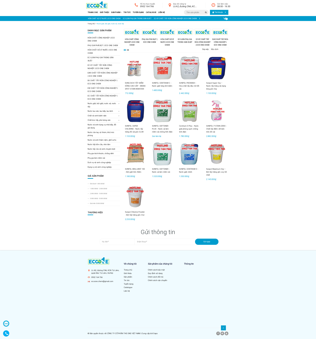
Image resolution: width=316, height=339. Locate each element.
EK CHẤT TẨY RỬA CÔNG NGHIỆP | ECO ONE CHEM (102, 82)
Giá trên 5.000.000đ (96, 203)
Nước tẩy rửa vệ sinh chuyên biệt (101, 149)
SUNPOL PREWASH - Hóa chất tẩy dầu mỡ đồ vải (189, 86)
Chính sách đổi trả (155, 277)
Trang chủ (93, 12)
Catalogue (151, 12)
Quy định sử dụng (155, 273)
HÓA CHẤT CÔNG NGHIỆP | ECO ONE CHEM (132, 42)
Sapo (155, 333)
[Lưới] (125, 49)
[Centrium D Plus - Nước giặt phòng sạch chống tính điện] (189, 111)
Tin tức (127, 12)
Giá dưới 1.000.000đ (96, 184)
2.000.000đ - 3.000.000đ (98, 193)
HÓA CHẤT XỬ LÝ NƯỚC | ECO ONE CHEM (104, 19)
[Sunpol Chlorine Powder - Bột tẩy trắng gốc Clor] (135, 197)
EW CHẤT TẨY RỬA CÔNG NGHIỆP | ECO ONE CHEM (103, 89)
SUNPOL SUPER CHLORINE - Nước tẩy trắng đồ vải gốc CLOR (134, 129)
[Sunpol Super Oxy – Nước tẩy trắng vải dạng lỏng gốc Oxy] (216, 68)
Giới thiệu (104, 12)
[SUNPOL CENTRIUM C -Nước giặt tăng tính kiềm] (162, 68)
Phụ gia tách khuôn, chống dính (101, 153)
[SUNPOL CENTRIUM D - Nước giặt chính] (189, 154)
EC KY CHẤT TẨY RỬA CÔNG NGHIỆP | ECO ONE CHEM (175, 19)
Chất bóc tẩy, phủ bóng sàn (99, 120)
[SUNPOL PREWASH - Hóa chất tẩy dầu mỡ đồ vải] (189, 68)
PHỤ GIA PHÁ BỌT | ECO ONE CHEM (103, 45)
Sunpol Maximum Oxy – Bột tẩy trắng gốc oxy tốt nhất (216, 172)
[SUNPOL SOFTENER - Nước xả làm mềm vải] (162, 154)
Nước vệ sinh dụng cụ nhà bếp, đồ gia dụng (102, 126)
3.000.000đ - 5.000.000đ (98, 198)
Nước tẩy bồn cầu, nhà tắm (99, 144)
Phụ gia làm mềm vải (96, 158)
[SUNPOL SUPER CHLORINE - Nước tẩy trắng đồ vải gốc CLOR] (135, 111)
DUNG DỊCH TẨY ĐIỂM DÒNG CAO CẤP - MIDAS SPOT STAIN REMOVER (135, 86)
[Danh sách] (128, 49)
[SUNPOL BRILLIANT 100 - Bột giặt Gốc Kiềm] (135, 154)
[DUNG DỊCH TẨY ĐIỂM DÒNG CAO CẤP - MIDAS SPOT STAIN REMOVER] (135, 68)
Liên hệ (161, 12)
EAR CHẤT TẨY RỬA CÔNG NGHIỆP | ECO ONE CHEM (220, 42)
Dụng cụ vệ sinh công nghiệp (100, 167)
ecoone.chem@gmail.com (102, 281)
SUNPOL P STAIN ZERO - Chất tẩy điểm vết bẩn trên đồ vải (216, 129)
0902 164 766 (147, 6)
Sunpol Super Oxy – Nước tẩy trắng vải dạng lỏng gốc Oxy (216, 86)
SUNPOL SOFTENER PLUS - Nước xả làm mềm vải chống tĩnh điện (162, 129)
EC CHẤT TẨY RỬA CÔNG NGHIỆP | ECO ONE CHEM (102, 97)
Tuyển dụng (138, 12)
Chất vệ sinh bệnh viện (97, 116)
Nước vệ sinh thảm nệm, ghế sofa (102, 140)
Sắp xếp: (205, 49)
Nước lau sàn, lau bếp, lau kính (100, 111)
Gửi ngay (206, 242)
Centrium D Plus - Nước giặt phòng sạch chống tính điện (189, 129)
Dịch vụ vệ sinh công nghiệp (99, 162)
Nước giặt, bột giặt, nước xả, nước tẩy (102, 105)
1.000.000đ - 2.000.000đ (98, 188)
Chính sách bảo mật (156, 270)
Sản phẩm (116, 12)
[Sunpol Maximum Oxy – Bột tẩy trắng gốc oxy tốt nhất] (216, 154)
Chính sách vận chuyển (157, 280)
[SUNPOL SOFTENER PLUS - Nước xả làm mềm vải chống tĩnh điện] (162, 111)
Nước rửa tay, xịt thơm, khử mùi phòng (101, 134)
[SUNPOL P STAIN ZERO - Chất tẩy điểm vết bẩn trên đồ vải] (216, 111)
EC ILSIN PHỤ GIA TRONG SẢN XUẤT (137, 19)
